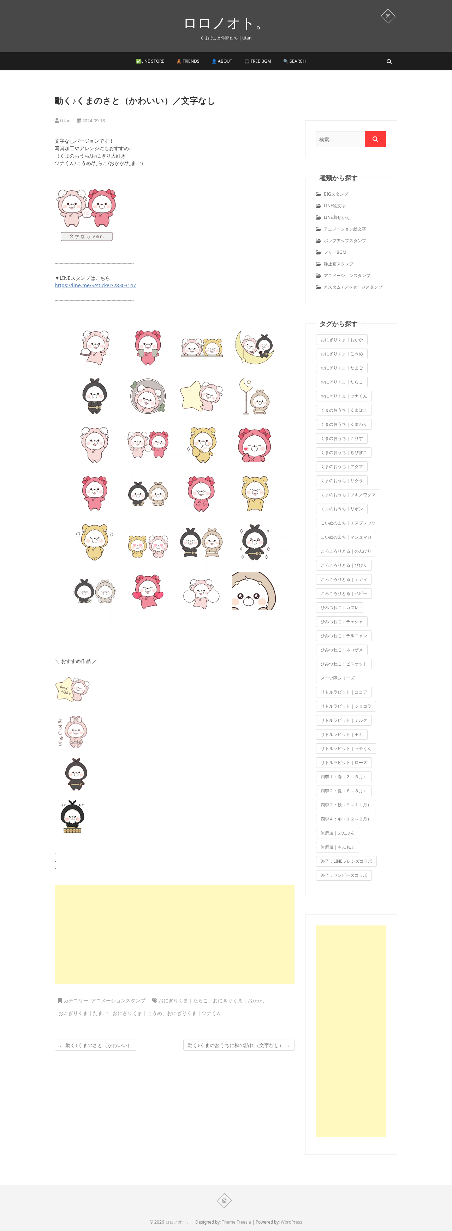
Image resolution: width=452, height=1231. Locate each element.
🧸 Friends (188, 61)
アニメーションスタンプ (118, 1000)
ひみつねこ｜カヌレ (340, 607)
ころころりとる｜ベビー (344, 593)
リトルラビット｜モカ (342, 734)
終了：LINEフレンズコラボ (346, 861)
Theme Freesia (236, 1222)
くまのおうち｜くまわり (344, 424)
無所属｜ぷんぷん (338, 833)
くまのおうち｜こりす (342, 438)
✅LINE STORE (150, 61)
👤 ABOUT (222, 61)
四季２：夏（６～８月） (344, 791)
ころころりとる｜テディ (344, 579)
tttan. (65, 120)
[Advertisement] (175, 934)
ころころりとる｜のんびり (346, 551)
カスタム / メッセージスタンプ (353, 287)
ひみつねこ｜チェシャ (342, 621)
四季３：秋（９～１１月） (346, 805)
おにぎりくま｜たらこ (183, 1000)
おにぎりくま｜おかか (237, 1000)
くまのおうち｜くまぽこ (344, 410)
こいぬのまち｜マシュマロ (346, 537)
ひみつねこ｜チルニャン (344, 636)
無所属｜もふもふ (338, 847)
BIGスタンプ (336, 194)
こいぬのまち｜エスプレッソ (348, 523)
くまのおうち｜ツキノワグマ (348, 495)
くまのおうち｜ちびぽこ (344, 452)
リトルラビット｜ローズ (344, 762)
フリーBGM (335, 252)
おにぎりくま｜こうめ (137, 1013)
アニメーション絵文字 (345, 229)
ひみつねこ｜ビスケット (344, 664)
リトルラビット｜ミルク (344, 720)
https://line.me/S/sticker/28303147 (95, 285)
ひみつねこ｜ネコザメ (342, 650)
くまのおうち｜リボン (342, 509)
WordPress (291, 1222)
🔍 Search (294, 61)
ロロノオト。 (226, 22)
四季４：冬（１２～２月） (346, 819)
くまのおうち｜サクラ (342, 481)
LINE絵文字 (335, 206)
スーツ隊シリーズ (338, 678)
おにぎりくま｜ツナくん (194, 1013)
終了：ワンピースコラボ (344, 875)
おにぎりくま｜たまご (83, 1013)
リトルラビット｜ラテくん (346, 748)
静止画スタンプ (338, 264)
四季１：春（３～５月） (344, 777)
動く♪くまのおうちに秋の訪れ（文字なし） (239, 1045)
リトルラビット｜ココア (344, 692)
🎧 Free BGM (257, 61)
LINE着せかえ (337, 217)
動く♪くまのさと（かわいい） (95, 1045)
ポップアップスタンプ (345, 241)
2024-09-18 (93, 120)
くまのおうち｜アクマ (342, 466)
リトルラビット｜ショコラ (346, 706)
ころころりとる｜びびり (344, 565)
